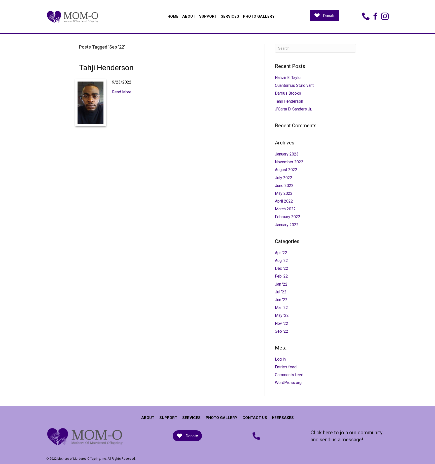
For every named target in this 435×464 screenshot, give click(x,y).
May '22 (282, 315)
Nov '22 (281, 323)
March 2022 (285, 209)
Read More (121, 92)
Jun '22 (281, 299)
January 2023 (287, 154)
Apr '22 (281, 252)
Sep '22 (281, 331)
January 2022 (287, 224)
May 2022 (284, 193)
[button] (324, 15)
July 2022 (283, 177)
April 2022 (284, 201)
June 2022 (284, 185)
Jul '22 (280, 292)
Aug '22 (281, 260)
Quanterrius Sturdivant (294, 85)
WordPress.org (288, 382)
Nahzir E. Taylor (288, 77)
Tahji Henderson (106, 67)
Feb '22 (281, 276)
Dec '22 (281, 268)
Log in (280, 359)
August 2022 (286, 169)
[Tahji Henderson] (90, 102)
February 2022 (287, 216)
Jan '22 (281, 284)
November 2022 (289, 162)
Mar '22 (281, 307)
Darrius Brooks (288, 93)
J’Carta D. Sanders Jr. (293, 109)
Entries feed (286, 367)
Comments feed (289, 374)
